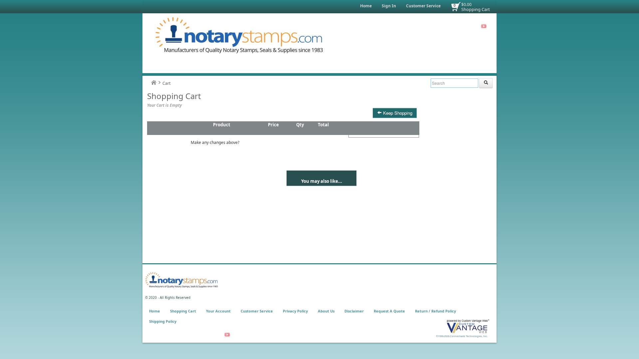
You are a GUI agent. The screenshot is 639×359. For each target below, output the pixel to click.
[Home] (153, 82)
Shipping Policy (162, 321)
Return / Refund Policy (435, 310)
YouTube (484, 26)
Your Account (218, 310)
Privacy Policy (295, 310)
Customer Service (423, 6)
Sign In (389, 6)
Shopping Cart (475, 9)
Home (366, 6)
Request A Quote (389, 310)
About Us (326, 310)
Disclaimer (354, 310)
